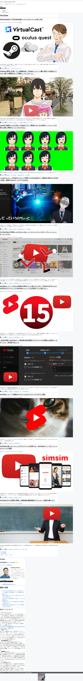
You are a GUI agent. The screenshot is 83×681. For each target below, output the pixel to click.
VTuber (7, 68)
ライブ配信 (20, 122)
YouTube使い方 (20, 175)
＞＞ (3, 580)
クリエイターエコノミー (26, 283)
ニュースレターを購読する (6, 565)
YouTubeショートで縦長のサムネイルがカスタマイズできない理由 (22, 394)
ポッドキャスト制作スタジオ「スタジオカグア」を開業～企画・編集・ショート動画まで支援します (13, 592)
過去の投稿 (3, 552)
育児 (26, 549)
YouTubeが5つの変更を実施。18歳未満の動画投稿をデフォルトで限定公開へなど (27, 500)
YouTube (3, 68)
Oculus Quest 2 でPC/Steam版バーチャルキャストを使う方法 (21, 19)
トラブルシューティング (15, 68)
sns (7, 122)
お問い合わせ (5, 12)
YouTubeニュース (17, 391)
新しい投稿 (3, 553)
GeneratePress (28, 672)
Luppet (7, 175)
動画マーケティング (28, 122)
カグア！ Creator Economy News (7, 1)
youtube (15, 122)
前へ (1, 554)
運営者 (3, 10)
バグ (22, 337)
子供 (23, 549)
